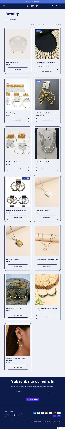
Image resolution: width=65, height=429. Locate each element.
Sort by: (33, 24)
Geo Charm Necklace (12, 259)
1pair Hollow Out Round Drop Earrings (15, 359)
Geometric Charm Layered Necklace (47, 259)
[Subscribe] (46, 392)
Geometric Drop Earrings (14, 308)
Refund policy (37, 421)
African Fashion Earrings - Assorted (47, 113)
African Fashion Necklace (44, 161)
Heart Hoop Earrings (12, 161)
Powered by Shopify (27, 421)
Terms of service (56, 421)
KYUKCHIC (19, 421)
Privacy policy (46, 421)
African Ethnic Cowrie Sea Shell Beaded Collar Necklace (45, 63)
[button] (4, 6)
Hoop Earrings (10, 113)
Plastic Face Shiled (12, 62)
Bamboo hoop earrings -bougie (16, 210)
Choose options (18, 69)
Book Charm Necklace (42, 210)
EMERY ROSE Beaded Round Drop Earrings (46, 309)
